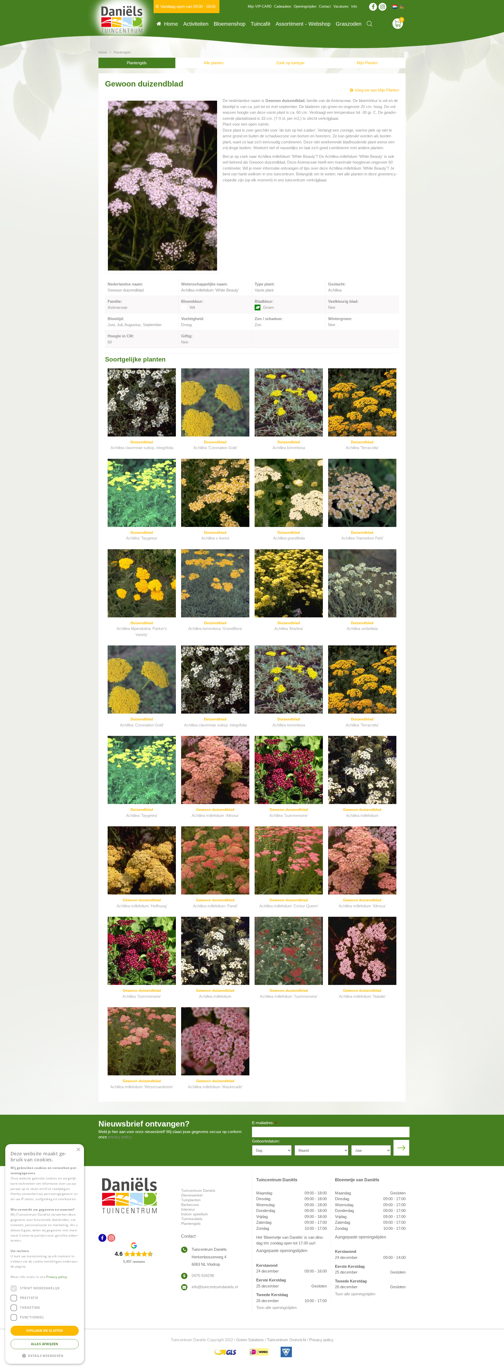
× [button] (78, 1150)
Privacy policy (321, 1340)
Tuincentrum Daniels (198, 1190)
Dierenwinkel (191, 1195)
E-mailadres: (264, 1123)
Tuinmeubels (191, 1219)
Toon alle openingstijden (276, 1307)
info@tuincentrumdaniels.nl (215, 1287)
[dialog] (44, 1254)
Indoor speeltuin (194, 1214)
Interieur (188, 1209)
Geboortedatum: (266, 1141)
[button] (44, 1355)
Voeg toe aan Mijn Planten (377, 90)
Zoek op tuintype (290, 63)
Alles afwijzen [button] (44, 1344)
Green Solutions (250, 1340)
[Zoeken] (369, 23)
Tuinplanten (191, 1200)
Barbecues (190, 1205)
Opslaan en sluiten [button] (44, 1330)
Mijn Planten (367, 63)
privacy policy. (120, 1137)
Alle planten (213, 63)
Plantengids (137, 63)
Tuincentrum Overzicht (286, 1340)
